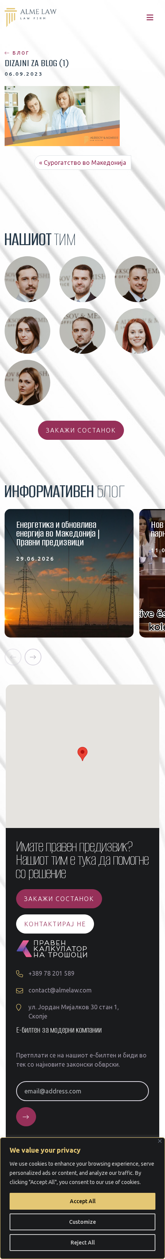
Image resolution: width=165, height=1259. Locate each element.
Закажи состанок (81, 430)
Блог (20, 52)
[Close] (160, 1141)
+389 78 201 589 (51, 973)
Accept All (83, 1201)
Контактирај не (55, 924)
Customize (82, 1222)
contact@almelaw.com (60, 990)
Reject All (83, 1242)
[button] (13, 657)
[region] (82, 1198)
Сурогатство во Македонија (85, 162)
